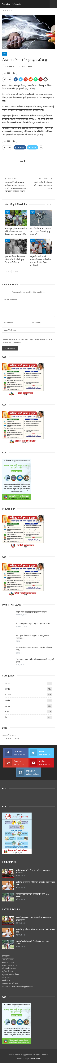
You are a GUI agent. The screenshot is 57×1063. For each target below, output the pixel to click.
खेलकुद (7, 706)
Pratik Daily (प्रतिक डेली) (11, 4)
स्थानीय (7, 700)
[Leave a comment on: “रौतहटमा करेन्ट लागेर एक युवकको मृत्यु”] (14, 73)
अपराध (7, 712)
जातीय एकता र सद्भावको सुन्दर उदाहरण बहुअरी (31, 612)
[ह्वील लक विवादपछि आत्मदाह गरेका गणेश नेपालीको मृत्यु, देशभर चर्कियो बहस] (16, 246)
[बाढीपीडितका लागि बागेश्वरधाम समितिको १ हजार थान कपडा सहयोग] (8, 873)
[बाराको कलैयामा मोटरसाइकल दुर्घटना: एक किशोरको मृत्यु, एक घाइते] (41, 218)
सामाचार (7, 683)
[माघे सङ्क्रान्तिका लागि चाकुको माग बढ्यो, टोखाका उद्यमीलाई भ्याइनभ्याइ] (8, 638)
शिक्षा (6, 717)
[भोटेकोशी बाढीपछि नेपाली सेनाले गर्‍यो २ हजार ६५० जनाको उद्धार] (8, 897)
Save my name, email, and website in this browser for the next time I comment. (27, 340)
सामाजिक (8, 695)
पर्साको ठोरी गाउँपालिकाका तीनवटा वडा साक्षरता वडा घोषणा (43, 185)
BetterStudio (35, 1059)
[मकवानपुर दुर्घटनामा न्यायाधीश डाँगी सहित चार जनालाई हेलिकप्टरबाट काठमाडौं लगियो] (16, 218)
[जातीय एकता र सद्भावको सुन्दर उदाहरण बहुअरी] (8, 615)
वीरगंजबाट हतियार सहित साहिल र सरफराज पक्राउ (33, 624)
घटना (4, 54)
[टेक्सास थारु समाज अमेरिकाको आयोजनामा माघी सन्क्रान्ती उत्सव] (8, 662)
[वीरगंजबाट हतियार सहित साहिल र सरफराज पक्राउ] (8, 626)
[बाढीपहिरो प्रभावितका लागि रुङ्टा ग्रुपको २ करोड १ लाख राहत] (8, 885)
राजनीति (7, 689)
